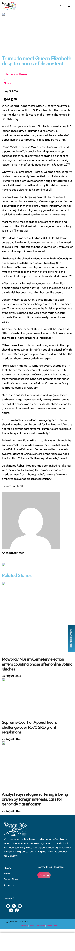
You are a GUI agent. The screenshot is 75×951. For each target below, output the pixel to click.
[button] (5, 99)
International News (15, 74)
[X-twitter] (14, 906)
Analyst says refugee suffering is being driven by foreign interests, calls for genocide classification (35, 799)
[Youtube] (20, 906)
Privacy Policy (52, 925)
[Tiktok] (17, 910)
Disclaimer (24, 925)
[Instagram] (11, 910)
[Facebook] (8, 906)
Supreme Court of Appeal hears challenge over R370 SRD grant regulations (29, 727)
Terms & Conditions (37, 925)
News (7, 83)
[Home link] (9, 6)
